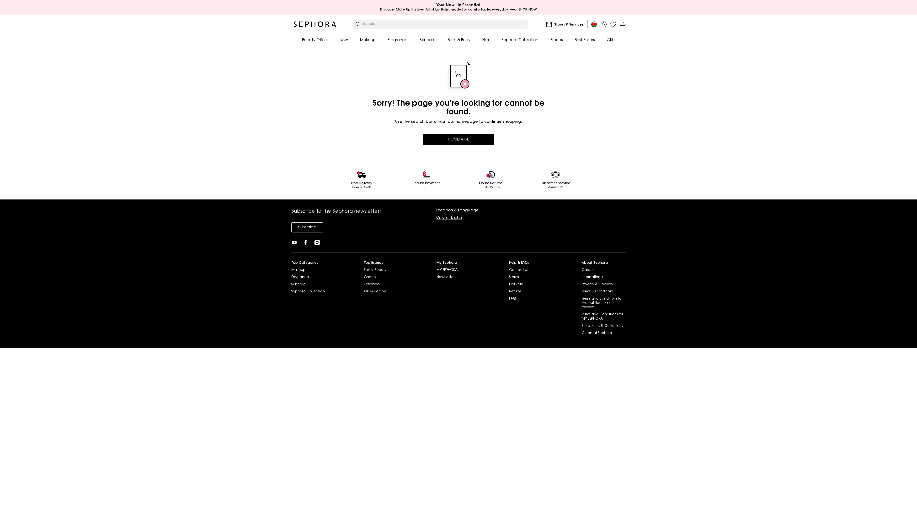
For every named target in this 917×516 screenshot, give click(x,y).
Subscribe (307, 227)
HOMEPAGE (458, 139)
